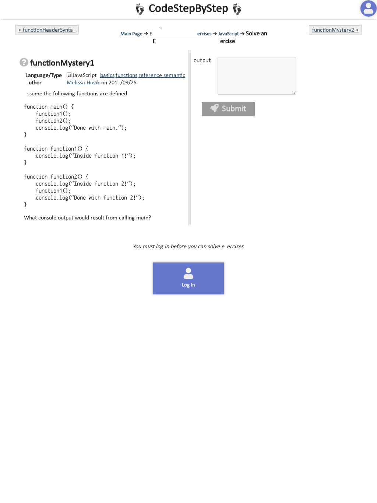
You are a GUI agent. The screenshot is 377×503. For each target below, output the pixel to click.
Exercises (180, 34)
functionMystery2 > (335, 30)
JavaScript (228, 34)
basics (107, 75)
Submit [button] (233, 109)
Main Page (131, 34)
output (202, 60)
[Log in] (368, 8)
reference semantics (162, 75)
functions (126, 75)
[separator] (188, 137)
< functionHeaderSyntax (46, 30)
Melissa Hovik (83, 83)
